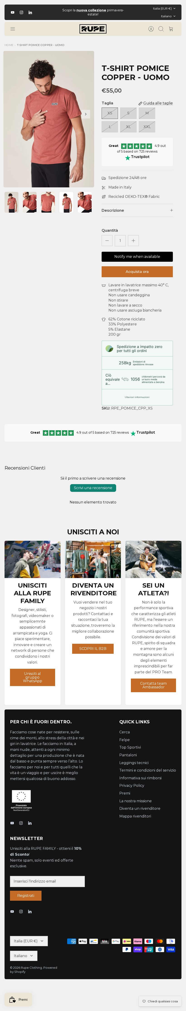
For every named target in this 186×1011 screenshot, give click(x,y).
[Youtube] (12, 12)
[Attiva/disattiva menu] (15, 29)
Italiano (166, 16)
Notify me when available (137, 256)
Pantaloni (128, 755)
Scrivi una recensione (93, 488)
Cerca (124, 732)
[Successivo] (131, 12)
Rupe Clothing (31, 967)
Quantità (110, 230)
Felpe (124, 740)
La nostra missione (135, 801)
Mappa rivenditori (135, 816)
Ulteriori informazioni (137, 397)
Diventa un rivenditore (139, 808)
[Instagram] (21, 12)
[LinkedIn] (30, 12)
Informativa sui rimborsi (140, 778)
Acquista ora (137, 271)
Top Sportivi (130, 747)
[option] (48, 119)
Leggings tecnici (134, 763)
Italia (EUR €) (162, 8)
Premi (124, 793)
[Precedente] (54, 12)
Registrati (25, 895)
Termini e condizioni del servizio (147, 770)
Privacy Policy (131, 785)
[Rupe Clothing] (93, 29)
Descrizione (113, 210)
